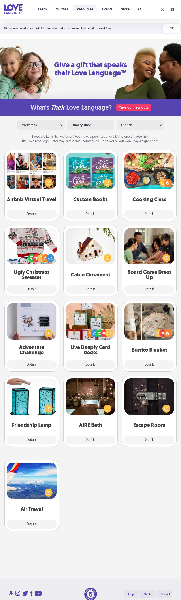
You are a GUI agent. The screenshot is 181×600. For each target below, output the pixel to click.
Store (125, 9)
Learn (42, 9)
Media (147, 594)
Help (131, 594)
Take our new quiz (133, 107)
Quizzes (62, 9)
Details (32, 214)
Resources (85, 9)
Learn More (104, 28)
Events (107, 9)
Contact (165, 594)
